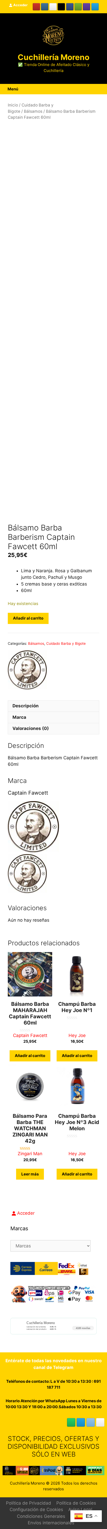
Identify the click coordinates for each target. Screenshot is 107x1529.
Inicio (13, 105)
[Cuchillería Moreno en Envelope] (90, 1422)
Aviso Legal (80, 1509)
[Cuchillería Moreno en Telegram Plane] (95, 6)
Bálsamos (33, 111)
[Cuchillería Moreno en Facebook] (69, 6)
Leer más (30, 1174)
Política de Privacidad (28, 1503)
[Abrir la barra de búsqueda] (103, 89)
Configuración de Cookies (36, 1509)
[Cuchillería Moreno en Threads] (53, 6)
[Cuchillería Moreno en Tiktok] (61, 6)
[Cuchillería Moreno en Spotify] (78, 6)
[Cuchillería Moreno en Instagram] (44, 6)
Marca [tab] (19, 717)
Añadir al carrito (28, 618)
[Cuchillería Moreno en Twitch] (86, 6)
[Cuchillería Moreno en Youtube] (36, 6)
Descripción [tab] (25, 705)
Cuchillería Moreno (53, 57)
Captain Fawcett (30, 1035)
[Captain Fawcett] (27, 671)
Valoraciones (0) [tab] (30, 728)
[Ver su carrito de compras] (97, 89)
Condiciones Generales (41, 1516)
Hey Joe (77, 1035)
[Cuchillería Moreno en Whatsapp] (71, 1422)
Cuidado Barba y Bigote (66, 643)
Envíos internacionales (51, 1522)
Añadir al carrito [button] (30, 1055)
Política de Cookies (76, 1503)
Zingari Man (30, 1153)
